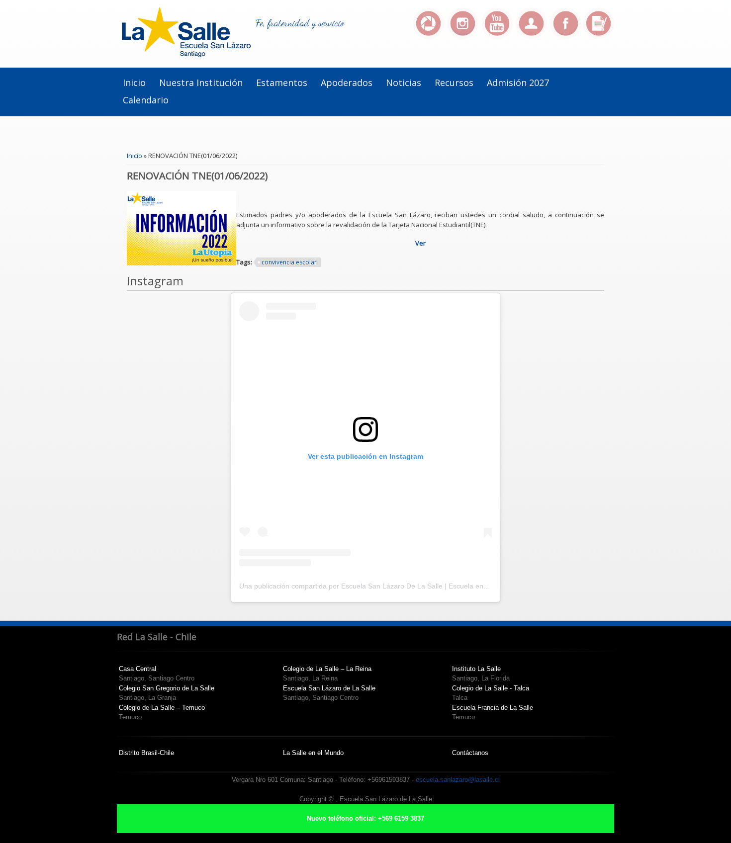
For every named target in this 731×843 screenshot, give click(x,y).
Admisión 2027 (518, 82)
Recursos (454, 82)
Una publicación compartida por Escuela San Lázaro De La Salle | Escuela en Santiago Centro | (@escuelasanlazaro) (424, 586)
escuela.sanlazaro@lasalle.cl (458, 779)
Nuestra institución (201, 82)
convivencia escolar (289, 262)
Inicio (134, 82)
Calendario (146, 100)
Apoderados (346, 82)
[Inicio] (186, 54)
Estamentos (281, 82)
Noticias (403, 82)
